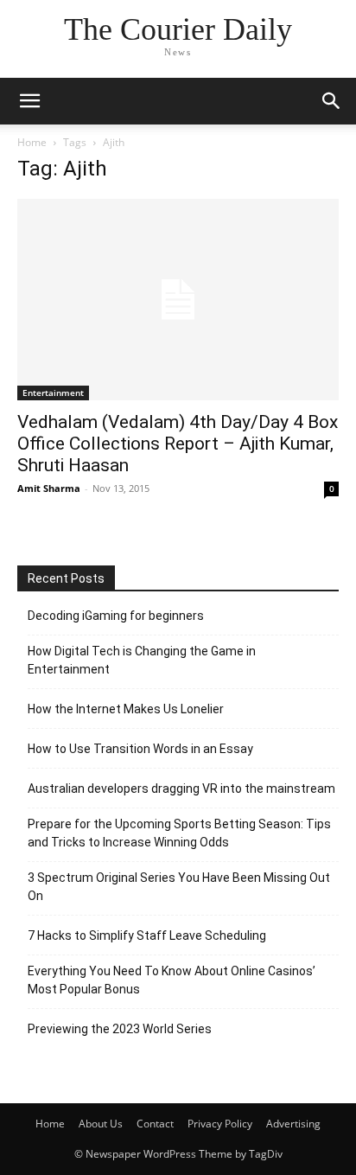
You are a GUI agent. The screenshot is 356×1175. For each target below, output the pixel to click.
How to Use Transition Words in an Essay (140, 749)
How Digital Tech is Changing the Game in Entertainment (142, 660)
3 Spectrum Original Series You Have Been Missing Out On (179, 887)
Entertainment (53, 392)
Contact (155, 1123)
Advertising (293, 1123)
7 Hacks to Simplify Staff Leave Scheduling (147, 935)
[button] (29, 101)
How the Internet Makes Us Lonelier (126, 709)
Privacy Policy (220, 1123)
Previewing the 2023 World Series (120, 1029)
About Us (101, 1123)
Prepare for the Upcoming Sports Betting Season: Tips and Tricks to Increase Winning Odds (179, 833)
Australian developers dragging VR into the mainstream (181, 788)
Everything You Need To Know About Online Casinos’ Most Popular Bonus (171, 980)
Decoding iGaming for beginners (116, 616)
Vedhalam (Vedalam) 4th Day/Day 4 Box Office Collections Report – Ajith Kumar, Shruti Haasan (177, 444)
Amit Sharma (48, 488)
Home (32, 142)
